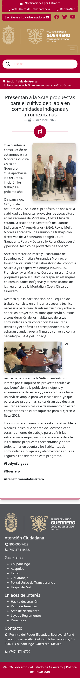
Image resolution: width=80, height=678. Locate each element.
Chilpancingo (20, 564)
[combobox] (40, 64)
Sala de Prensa (27, 81)
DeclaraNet (67, 9)
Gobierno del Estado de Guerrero (38, 667)
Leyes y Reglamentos (26, 615)
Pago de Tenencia (24, 606)
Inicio (10, 81)
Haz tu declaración (24, 601)
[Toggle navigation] (72, 49)
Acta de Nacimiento (25, 611)
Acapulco (17, 568)
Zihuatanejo (19, 578)
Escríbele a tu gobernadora (25, 17)
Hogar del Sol (21, 587)
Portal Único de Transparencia (30, 9)
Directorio (18, 620)
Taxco (15, 573)
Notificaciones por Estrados (42, 3)
